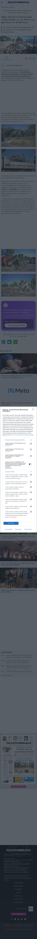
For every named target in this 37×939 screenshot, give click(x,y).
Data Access (18, 529)
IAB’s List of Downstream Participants (20, 434)
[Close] (33, 409)
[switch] (30, 443)
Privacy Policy (28, 529)
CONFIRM (11, 523)
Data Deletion (8, 529)
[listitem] (18, 440)
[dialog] (18, 470)
